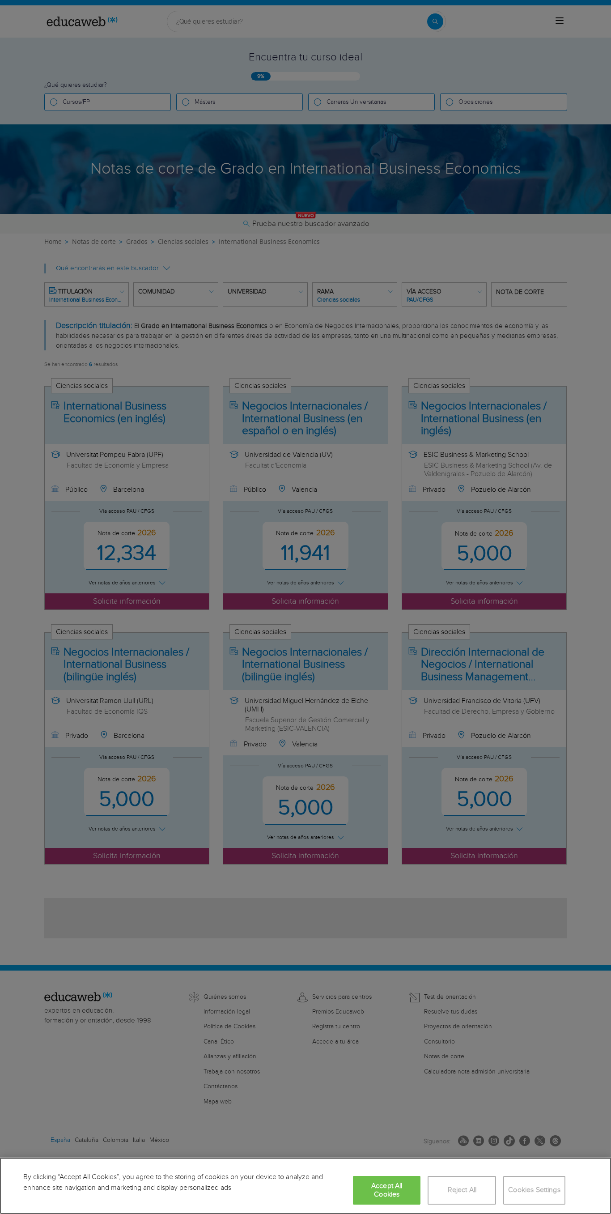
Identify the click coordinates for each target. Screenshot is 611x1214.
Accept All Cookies (387, 1190)
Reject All (462, 1190)
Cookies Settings (534, 1190)
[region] (305, 1186)
